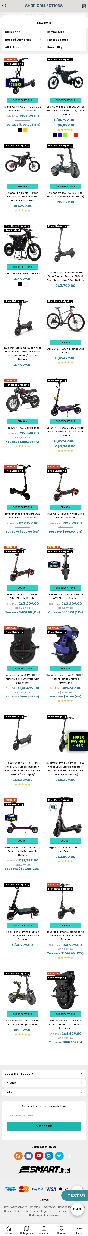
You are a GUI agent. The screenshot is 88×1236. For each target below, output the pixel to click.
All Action (12, 47)
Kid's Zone (12, 32)
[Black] (20, 129)
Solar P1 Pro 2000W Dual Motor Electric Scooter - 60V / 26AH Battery (65, 431)
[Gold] (25, 129)
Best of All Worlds (18, 39)
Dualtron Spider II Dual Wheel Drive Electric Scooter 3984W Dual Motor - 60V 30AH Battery (65, 276)
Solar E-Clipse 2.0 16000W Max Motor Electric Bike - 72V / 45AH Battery (65, 110)
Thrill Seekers (57, 39)
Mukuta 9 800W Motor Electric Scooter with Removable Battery (22, 851)
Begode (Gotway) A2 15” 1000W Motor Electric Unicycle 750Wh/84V (65, 679)
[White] (70, 135)
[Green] (65, 135)
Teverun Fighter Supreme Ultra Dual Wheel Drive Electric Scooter (65, 936)
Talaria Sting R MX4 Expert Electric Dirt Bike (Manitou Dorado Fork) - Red (23, 197)
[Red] (75, 135)
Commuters (55, 32)
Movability (54, 47)
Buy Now (22, 186)
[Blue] (60, 135)
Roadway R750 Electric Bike (23, 427)
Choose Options (22, 100)
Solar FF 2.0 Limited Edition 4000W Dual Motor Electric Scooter (22, 936)
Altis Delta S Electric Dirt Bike (22, 273)
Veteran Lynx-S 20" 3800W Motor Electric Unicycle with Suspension (65, 1024)
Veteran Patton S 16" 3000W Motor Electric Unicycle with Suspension (23, 679)
